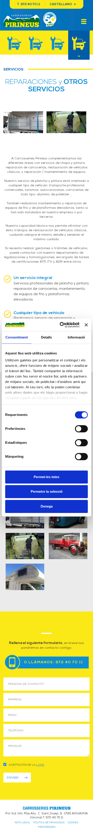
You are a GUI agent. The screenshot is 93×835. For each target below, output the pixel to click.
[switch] (81, 428)
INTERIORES (57, 43)
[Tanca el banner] (86, 324)
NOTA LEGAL (22, 822)
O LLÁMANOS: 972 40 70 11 (53, 662)
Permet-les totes (46, 477)
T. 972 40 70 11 (28, 4)
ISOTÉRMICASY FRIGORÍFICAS (36, 43)
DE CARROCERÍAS (14, 43)
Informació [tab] (76, 337)
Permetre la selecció (47, 491)
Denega (47, 506)
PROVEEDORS (46, 826)
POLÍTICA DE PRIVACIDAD (49, 822)
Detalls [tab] (46, 337)
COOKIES (73, 822)
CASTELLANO (61, 4)
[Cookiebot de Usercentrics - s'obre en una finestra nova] (60, 325)
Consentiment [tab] (16, 337)
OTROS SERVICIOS (79, 43)
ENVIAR (13, 778)
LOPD (40, 765)
